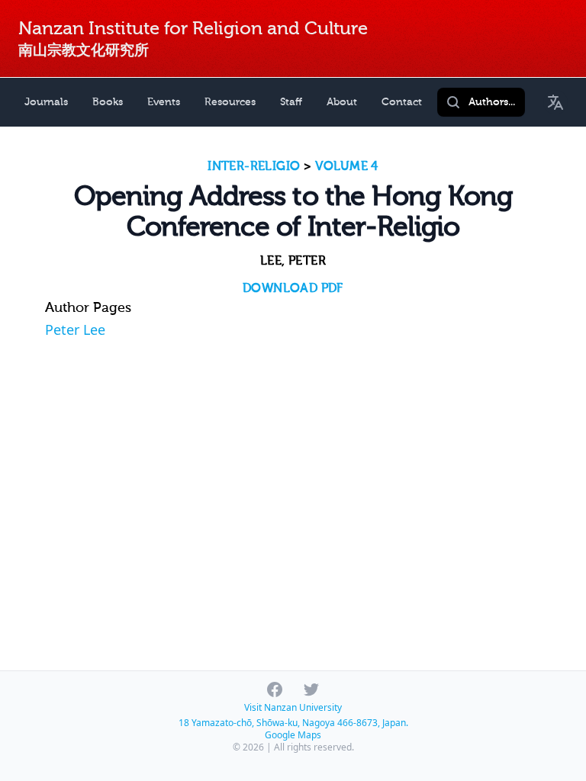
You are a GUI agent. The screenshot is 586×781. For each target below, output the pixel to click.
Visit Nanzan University (293, 707)
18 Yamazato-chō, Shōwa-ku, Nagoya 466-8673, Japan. (293, 722)
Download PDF (293, 288)
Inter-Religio (254, 166)
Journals (46, 101)
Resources (230, 101)
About (342, 101)
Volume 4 (346, 166)
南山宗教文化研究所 (83, 50)
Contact (402, 101)
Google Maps (293, 734)
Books (107, 101)
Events (163, 101)
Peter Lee (75, 329)
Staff (291, 101)
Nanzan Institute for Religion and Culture (193, 28)
